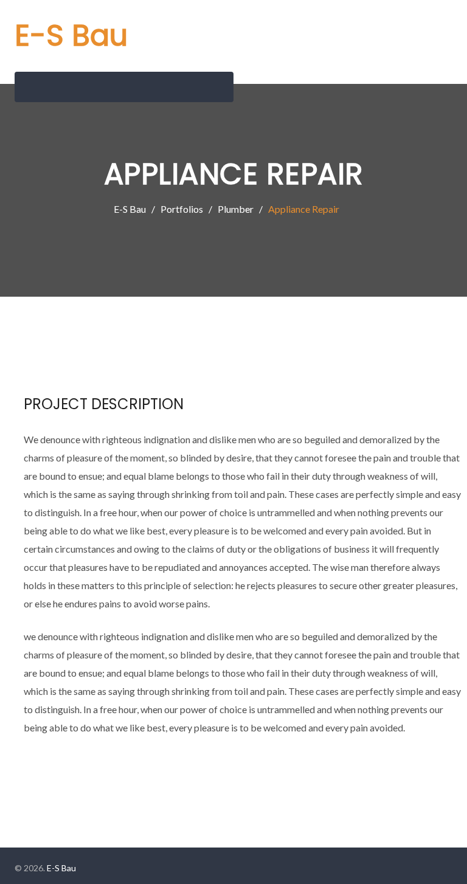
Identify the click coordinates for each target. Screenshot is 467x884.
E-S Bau (71, 35)
